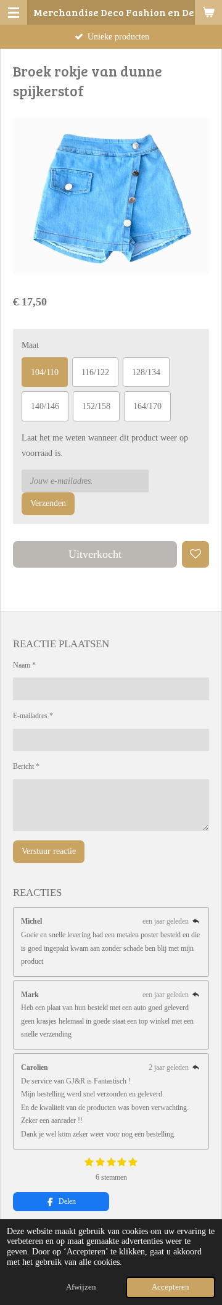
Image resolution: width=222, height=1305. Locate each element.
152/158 (96, 406)
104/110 (45, 372)
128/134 (146, 372)
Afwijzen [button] (81, 1287)
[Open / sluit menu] (13, 12)
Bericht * (26, 766)
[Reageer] (196, 921)
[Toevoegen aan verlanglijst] (195, 554)
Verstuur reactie (49, 851)
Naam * (24, 665)
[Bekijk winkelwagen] (208, 12)
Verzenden (48, 503)
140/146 (45, 406)
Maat (30, 345)
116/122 (95, 372)
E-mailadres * (33, 715)
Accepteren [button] (170, 1287)
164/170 (147, 406)
